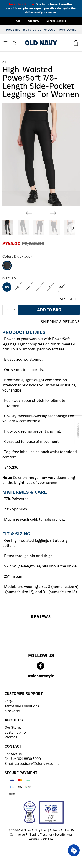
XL (51, 287)
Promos (11, 737)
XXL (62, 287)
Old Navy (33, 20)
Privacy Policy (59, 830)
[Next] (53, 213)
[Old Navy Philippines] (41, 43)
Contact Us (13, 754)
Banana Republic (56, 20)
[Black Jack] (7, 265)
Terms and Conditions (22, 706)
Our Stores (13, 727)
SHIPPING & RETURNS (60, 322)
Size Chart (12, 711)
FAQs (9, 701)
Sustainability (16, 732)
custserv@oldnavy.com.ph (41, 763)
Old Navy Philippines (32, 830)
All (4, 61)
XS (7, 287)
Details (71, 29)
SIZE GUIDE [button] (70, 299)
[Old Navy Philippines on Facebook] (40, 666)
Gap (18, 20)
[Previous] (29, 213)
